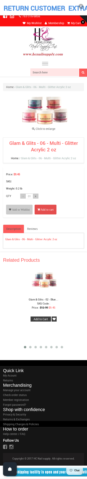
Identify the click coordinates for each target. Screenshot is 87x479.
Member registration (16, 400)
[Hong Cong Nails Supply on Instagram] (12, 16)
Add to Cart (41, 319)
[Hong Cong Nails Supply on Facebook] (5, 16)
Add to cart (47, 209)
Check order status (15, 395)
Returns (8, 380)
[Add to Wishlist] (19, 205)
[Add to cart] (45, 205)
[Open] (10, 469)
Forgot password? (14, 405)
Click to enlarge (45, 129)
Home (10, 87)
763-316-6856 (31, 16)
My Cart (75, 23)
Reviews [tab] (32, 229)
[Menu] (45, 64)
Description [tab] (13, 229)
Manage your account (17, 390)
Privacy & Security (14, 414)
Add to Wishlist (20, 209)
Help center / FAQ (14, 434)
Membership (56, 23)
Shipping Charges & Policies (21, 424)
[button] (81, 6)
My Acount (10, 375)
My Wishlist (34, 23)
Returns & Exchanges (16, 419)
